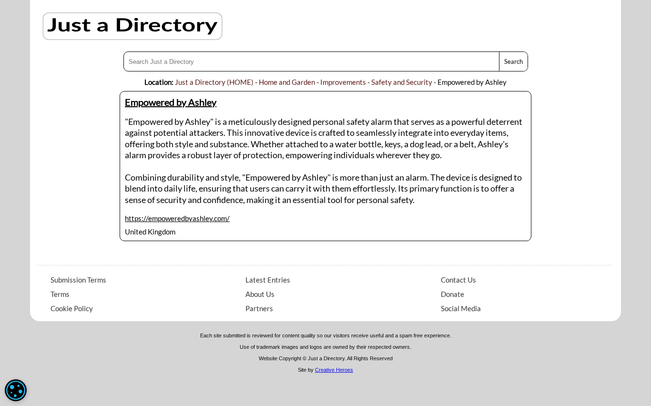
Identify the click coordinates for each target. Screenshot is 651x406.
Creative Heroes (334, 370)
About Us (260, 294)
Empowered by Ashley (170, 102)
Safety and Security (401, 82)
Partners (259, 308)
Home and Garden (287, 82)
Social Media (461, 308)
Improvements (343, 82)
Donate (452, 294)
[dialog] (16, 390)
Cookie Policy (72, 308)
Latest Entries (267, 279)
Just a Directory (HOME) (214, 82)
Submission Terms (78, 279)
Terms (60, 294)
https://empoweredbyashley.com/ (177, 218)
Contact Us (458, 279)
